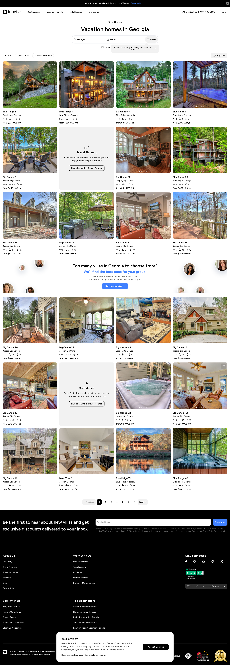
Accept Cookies (156, 647)
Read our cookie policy (72, 655)
